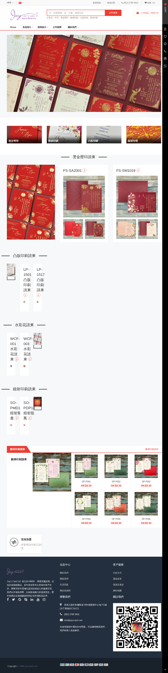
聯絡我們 (64, 579)
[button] (160, 74)
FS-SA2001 (73, 170)
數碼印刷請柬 (151, 449)
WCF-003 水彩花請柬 (28, 349)
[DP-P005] (116, 503)
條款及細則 (65, 590)
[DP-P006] (146, 503)
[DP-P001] (86, 466)
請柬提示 (42, 27)
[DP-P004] (86, 503)
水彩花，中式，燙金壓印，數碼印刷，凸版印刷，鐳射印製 (72, 18)
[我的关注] (165, 36)
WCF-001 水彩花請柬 (15, 349)
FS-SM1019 (126, 170)
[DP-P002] (116, 466)
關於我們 (72, 27)
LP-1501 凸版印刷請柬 (27, 279)
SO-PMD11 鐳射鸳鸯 (16, 410)
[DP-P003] (146, 466)
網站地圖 (117, 590)
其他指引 (27, 27)
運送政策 (117, 579)
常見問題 (64, 584)
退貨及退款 (118, 584)
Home (13, 27)
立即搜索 (113, 12)
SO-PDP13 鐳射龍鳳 (29, 410)
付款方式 (117, 573)
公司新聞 (57, 27)
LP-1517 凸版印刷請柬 (41, 279)
